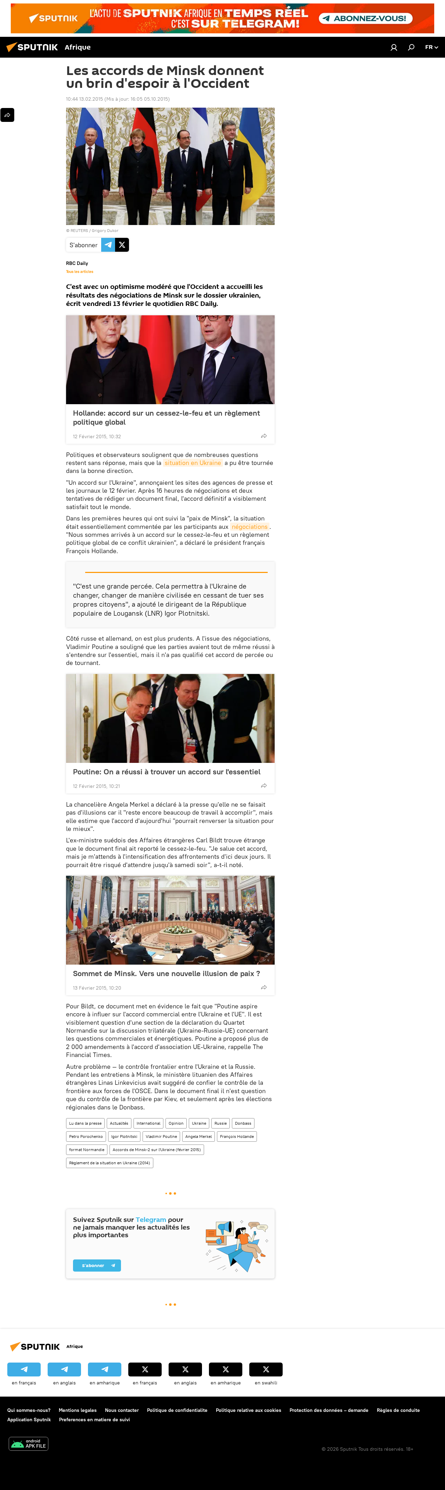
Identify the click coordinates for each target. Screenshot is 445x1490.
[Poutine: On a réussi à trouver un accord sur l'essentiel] (170, 718)
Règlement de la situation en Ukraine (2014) (109, 1162)
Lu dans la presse (85, 1123)
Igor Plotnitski (124, 1136)
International (148, 1123)
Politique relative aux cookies (248, 1410)
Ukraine (199, 1123)
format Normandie (86, 1149)
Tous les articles (79, 271)
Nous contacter (122, 1410)
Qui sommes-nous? (28, 1410)
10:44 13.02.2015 (84, 99)
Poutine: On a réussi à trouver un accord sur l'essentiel (166, 771)
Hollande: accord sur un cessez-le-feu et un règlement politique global (166, 417)
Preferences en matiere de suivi (94, 1419)
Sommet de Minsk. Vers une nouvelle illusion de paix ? (166, 973)
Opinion (176, 1123)
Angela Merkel (198, 1136)
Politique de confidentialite (177, 1410)
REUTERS (79, 230)
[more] (264, 436)
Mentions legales (78, 1410)
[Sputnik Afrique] (34, 53)
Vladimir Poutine (161, 1136)
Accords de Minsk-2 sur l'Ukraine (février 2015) (157, 1149)
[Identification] (394, 47)
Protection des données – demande (329, 1410)
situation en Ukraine (193, 463)
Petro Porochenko (86, 1136)
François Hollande (237, 1136)
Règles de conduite (398, 1410)
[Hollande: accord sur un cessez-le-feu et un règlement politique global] (170, 359)
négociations (250, 527)
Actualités (119, 1123)
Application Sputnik (29, 1419)
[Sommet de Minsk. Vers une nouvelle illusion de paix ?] (170, 920)
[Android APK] (28, 1444)
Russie (221, 1123)
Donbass (243, 1123)
